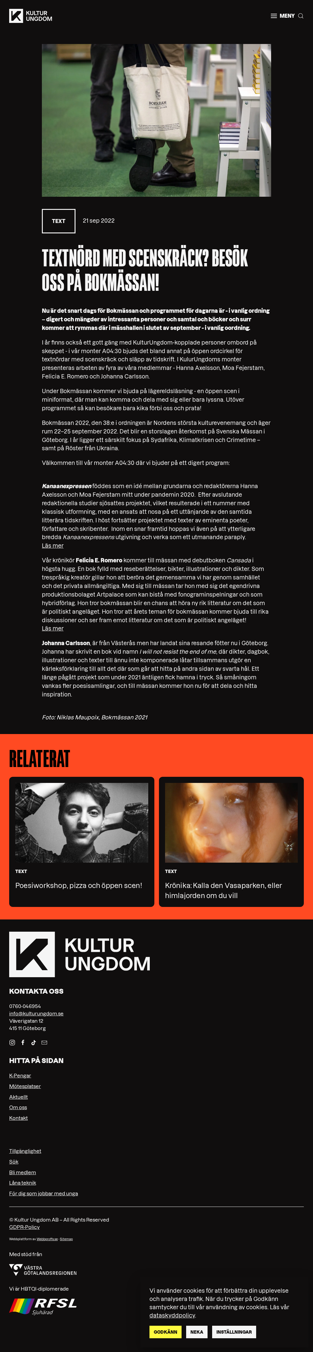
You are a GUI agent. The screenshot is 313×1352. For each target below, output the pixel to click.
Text (58, 221)
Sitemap (66, 1239)
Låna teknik (22, 1183)
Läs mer (53, 546)
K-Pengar (20, 1075)
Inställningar (234, 1332)
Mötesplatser (25, 1086)
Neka (196, 1332)
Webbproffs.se (47, 1239)
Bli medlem (22, 1172)
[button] (283, 16)
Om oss (18, 1107)
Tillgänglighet (25, 1151)
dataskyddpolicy (172, 1315)
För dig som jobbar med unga (43, 1193)
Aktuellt (18, 1097)
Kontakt (18, 1118)
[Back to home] (30, 16)
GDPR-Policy (24, 1227)
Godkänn (165, 1332)
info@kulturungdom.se (36, 1013)
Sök (13, 1161)
